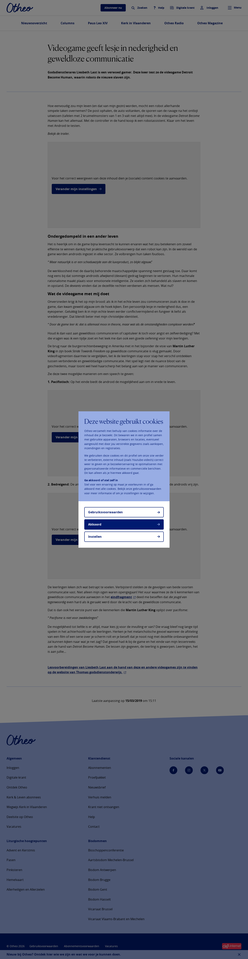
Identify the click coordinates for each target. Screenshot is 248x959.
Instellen (95, 536)
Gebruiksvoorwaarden (105, 512)
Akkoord (94, 524)
